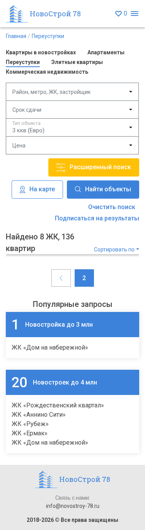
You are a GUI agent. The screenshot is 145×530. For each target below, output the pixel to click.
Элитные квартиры (77, 62)
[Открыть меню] (134, 14)
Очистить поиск (111, 207)
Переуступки (48, 36)
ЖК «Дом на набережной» (50, 347)
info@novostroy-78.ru (72, 506)
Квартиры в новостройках (41, 52)
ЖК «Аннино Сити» (39, 414)
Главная (16, 36)
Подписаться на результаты (97, 218)
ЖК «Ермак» (30, 433)
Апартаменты (106, 52)
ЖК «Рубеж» (30, 424)
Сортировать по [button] (114, 249)
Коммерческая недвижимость (47, 72)
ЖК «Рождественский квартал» (58, 405)
